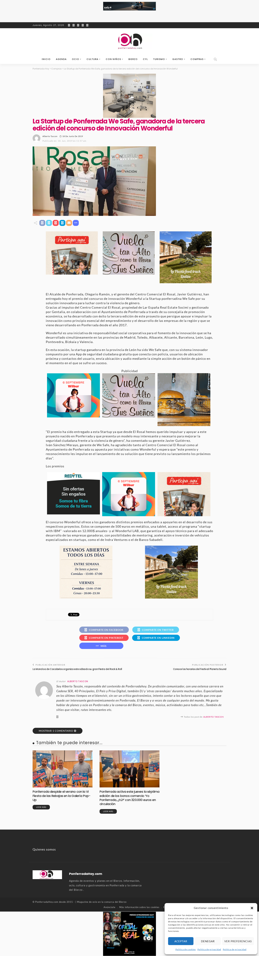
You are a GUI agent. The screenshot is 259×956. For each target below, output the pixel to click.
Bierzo (133, 59)
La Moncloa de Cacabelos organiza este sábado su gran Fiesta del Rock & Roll (77, 669)
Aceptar (180, 941)
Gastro (177, 59)
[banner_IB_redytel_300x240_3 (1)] (73, 493)
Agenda (61, 59)
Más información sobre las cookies (139, 907)
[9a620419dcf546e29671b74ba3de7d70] (186, 257)
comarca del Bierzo (115, 901)
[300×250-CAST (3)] (72, 252)
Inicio (46, 59)
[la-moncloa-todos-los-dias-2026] (86, 571)
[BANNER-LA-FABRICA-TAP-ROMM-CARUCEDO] (184, 399)
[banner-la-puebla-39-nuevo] (129, 95)
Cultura (92, 59)
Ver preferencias (238, 941)
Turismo (159, 59)
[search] (215, 59)
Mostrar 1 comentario (56, 730)
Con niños (113, 59)
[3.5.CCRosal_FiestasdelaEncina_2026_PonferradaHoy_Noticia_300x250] (73, 395)
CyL (145, 59)
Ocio (75, 59)
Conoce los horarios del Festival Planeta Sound (199, 669)
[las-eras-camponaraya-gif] (129, 252)
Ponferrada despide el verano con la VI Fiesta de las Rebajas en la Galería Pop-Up (62, 795)
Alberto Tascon (49, 136)
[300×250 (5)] (129, 933)
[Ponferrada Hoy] (47, 874)
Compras (197, 59)
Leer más (41, 807)
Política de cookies (185, 949)
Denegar (208, 941)
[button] (252, 908)
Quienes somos (44, 849)
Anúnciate (109, 907)
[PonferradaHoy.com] (129, 41)
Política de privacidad (209, 949)
